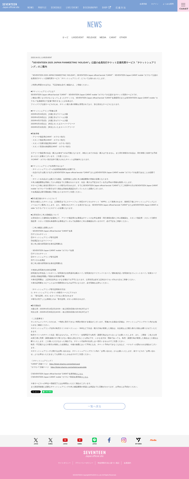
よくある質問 (168, 4)
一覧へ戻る (94, 406)
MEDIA (103, 37)
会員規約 (127, 463)
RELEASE (92, 37)
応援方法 (121, 7)
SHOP (105, 7)
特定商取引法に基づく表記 (108, 463)
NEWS (31, 7)
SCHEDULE (56, 7)
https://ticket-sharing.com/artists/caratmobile (69, 367)
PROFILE (42, 7)
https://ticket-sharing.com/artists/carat (64, 364)
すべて (65, 37)
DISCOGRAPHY (90, 7)
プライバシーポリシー (84, 463)
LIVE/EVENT (72, 7)
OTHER (123, 37)
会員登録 (143, 4)
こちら (80, 374)
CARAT (112, 37)
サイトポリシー (64, 463)
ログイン (154, 4)
